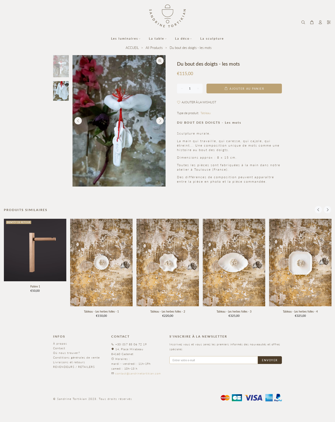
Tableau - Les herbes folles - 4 (300, 311)
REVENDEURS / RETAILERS (74, 366)
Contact (59, 348)
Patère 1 (35, 286)
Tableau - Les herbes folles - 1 (101, 311)
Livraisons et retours (69, 362)
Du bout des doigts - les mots (191, 48)
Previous (78, 120)
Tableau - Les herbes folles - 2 (167, 311)
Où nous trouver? (66, 352)
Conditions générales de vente (76, 357)
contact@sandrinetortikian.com (138, 373)
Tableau (205, 113)
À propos (60, 343)
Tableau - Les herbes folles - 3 (234, 311)
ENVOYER (270, 360)
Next (160, 120)
